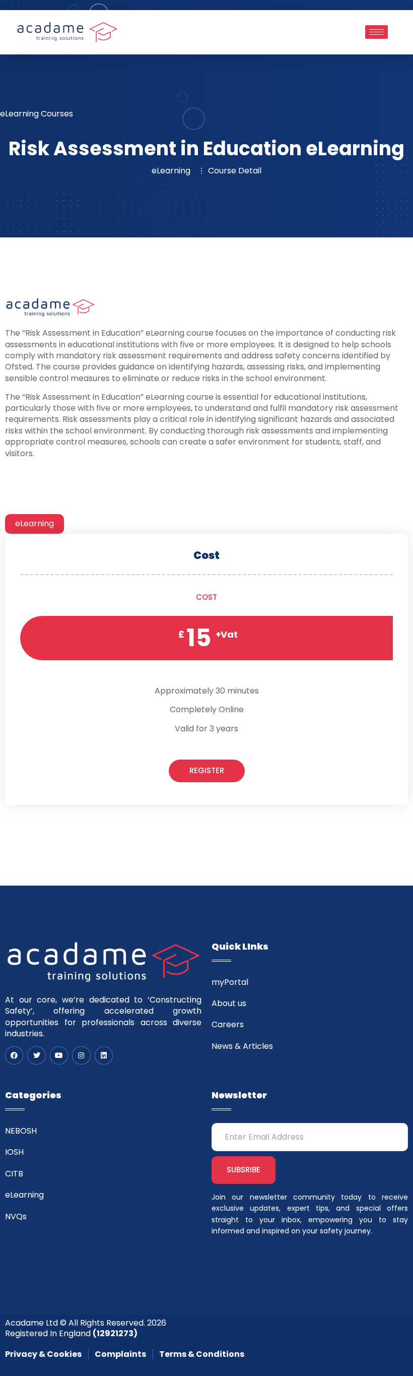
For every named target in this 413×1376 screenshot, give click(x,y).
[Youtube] (59, 1055)
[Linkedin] (104, 1055)
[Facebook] (14, 1055)
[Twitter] (36, 1055)
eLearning (34, 523)
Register (206, 770)
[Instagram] (81, 1055)
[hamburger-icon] (376, 32)
